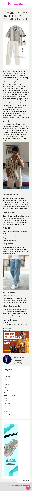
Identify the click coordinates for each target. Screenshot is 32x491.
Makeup (6, 392)
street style (9, 328)
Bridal (5, 379)
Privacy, (20, 485)
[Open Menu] (3, 4)
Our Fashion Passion (9, 395)
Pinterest (14, 320)
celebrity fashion (8, 382)
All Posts (18, 362)
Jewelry (6, 390)
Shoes (5, 406)
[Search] (29, 4)
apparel (6, 373)
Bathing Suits (7, 376)
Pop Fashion (7, 403)
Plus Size (6, 401)
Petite (5, 398)
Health (5, 387)
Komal (7, 322)
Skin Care (6, 409)
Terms (24, 485)
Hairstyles (6, 384)
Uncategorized (8, 414)
